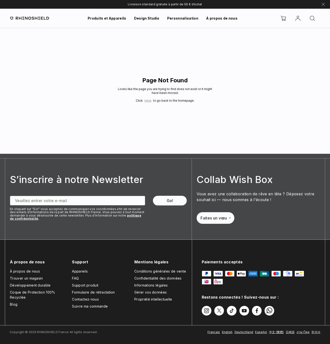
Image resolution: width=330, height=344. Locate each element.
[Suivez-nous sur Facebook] (257, 311)
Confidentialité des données (158, 278)
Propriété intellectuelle (153, 299)
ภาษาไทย (303, 332)
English (227, 332)
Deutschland (244, 332)
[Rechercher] (312, 18)
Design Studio (146, 18)
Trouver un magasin (26, 278)
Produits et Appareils (107, 18)
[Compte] (298, 18)
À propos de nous (221, 18)
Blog (13, 304)
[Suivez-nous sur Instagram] (206, 311)
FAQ (75, 278)
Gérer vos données (150, 292)
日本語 (290, 332)
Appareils (80, 271)
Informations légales (151, 285)
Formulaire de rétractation (93, 292)
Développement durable (30, 285)
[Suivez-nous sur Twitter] (219, 311)
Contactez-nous (85, 299)
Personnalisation (182, 18)
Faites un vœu (214, 218)
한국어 (315, 332)
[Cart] (283, 18)
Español (261, 332)
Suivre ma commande (90, 306)
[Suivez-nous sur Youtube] (244, 311)
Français (214, 332)
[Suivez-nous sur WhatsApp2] (269, 311)
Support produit (85, 285)
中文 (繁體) (276, 332)
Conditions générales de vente (160, 271)
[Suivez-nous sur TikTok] (232, 311)
